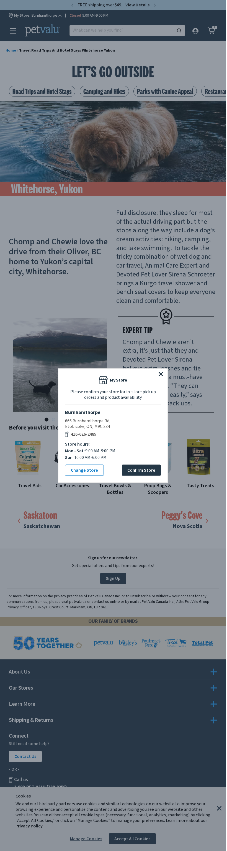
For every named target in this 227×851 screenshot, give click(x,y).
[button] (161, 374)
